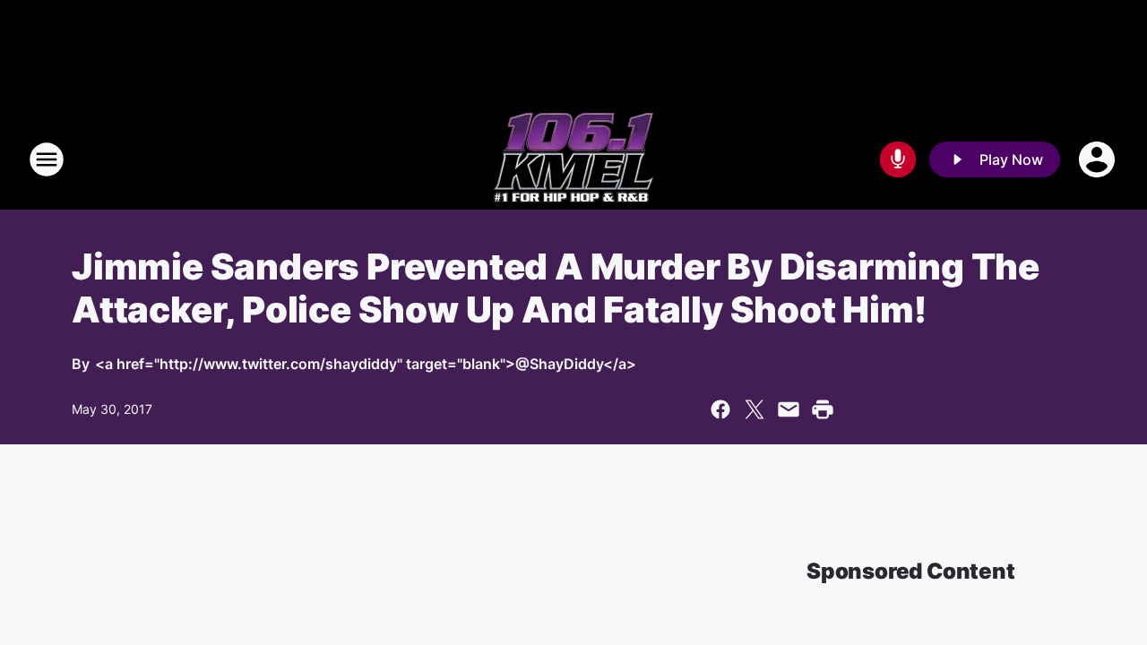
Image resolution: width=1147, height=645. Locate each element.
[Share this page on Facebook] (720, 409)
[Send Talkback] (898, 159)
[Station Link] (573, 159)
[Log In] (1098, 159)
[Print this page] (822, 409)
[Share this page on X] (754, 409)
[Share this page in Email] (788, 409)
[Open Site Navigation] (47, 159)
